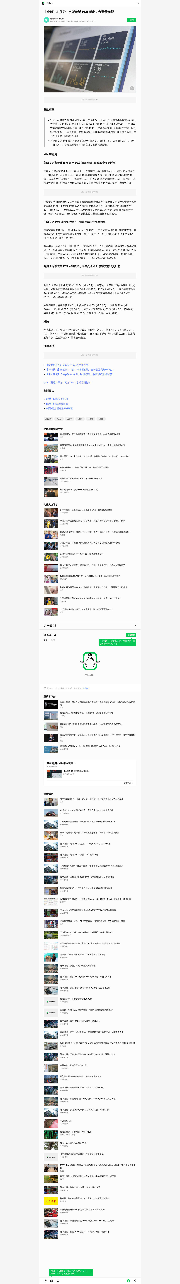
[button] (45, 1280)
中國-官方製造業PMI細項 (59, 408)
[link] (51, 1280)
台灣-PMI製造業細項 (57, 399)
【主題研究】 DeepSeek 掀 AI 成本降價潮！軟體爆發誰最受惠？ (80, 374)
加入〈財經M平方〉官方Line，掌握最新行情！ (68, 382)
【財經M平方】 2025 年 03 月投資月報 (67, 364)
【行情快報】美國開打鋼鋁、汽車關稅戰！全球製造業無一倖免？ (80, 369)
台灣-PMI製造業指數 (57, 403)
